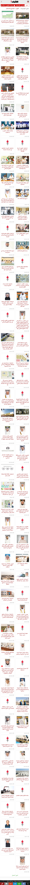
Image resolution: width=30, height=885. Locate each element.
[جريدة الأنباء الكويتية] (14, 1)
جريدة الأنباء (11, 881)
